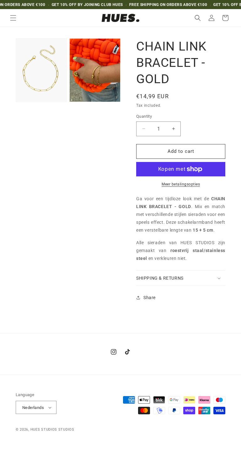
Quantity (144, 116)
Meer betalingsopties (181, 184)
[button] (13, 18)
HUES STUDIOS (43, 429)
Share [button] (149, 297)
